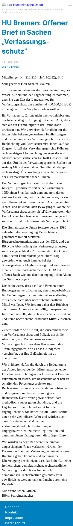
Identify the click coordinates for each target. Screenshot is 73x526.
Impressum (14, 518)
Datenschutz (15, 523)
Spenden (12, 507)
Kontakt (11, 512)
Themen (18, 9)
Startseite (7, 9)
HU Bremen (13, 66)
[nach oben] (67, 520)
